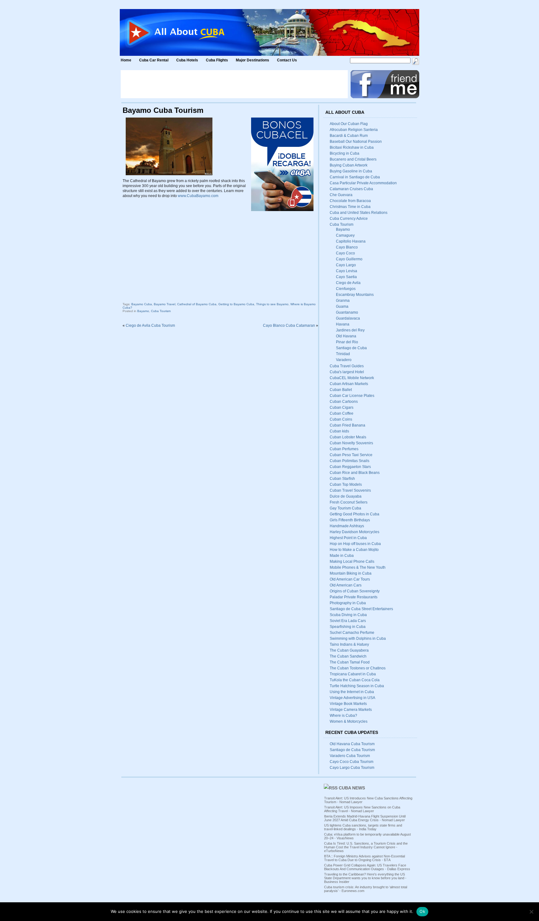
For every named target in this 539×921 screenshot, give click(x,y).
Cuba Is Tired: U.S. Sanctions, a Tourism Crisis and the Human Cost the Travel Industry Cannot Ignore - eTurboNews (366, 847)
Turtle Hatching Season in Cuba (357, 686)
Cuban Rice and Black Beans (355, 472)
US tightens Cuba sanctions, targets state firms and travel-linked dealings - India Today (363, 827)
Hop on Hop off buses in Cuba (355, 544)
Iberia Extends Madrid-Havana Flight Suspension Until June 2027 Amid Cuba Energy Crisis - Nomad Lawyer (364, 818)
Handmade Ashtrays (347, 526)
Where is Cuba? (343, 715)
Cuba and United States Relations (358, 212)
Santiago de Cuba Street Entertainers (361, 609)
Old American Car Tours (350, 579)
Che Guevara (341, 195)
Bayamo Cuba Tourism (163, 110)
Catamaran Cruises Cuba (351, 189)
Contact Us (287, 60)
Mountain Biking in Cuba (350, 573)
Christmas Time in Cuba (350, 207)
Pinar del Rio (347, 342)
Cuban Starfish (342, 478)
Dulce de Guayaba (346, 496)
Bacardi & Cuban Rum (349, 135)
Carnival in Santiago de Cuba (355, 177)
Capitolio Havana (351, 241)
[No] (531, 912)
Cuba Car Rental (153, 60)
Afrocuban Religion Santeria (354, 130)
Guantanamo (347, 312)
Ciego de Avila (348, 283)
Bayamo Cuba (141, 304)
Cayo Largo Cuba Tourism (352, 767)
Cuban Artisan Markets (349, 384)
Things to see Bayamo (272, 304)
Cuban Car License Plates (352, 395)
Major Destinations (252, 60)
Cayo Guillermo (349, 259)
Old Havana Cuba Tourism (352, 744)
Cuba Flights (217, 60)
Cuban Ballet (341, 390)
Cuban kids (339, 431)
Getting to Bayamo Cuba (236, 304)
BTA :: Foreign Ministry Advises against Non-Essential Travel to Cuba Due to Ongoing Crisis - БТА (364, 858)
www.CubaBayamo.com (198, 196)
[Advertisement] (234, 84)
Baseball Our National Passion (356, 141)
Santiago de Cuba (351, 348)
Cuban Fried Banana (347, 425)
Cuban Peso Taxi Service (351, 455)
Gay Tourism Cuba (345, 508)
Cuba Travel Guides (347, 366)
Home (126, 60)
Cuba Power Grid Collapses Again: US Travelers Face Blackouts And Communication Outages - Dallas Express (367, 867)
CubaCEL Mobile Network (352, 378)
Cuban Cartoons (344, 401)
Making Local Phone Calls (352, 561)
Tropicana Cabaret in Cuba (353, 674)
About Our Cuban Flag (349, 124)
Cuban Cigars (341, 407)
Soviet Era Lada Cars (348, 621)
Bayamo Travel (164, 304)
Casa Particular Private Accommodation (363, 183)
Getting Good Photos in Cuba (354, 514)
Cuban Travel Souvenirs (350, 490)
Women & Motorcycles (348, 721)
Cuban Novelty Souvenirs (351, 443)
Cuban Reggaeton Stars (350, 467)
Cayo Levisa (346, 271)
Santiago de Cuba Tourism (352, 750)
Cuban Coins (341, 419)
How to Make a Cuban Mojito (354, 549)
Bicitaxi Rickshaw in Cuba (352, 147)
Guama (342, 306)
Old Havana (346, 336)
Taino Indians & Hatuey (349, 644)
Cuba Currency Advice (349, 218)
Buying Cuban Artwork (348, 165)
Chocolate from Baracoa (350, 201)
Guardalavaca (348, 318)
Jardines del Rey (350, 330)
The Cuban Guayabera (349, 650)
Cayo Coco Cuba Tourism (351, 761)
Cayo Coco (345, 253)
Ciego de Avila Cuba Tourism (150, 325)
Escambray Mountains (355, 294)
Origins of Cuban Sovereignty (355, 591)
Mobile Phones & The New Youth (358, 567)
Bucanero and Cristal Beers (353, 159)
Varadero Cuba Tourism (350, 756)
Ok (422, 911)
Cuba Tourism (161, 311)
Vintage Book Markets (348, 704)
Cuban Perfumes (344, 449)
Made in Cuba (342, 555)
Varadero (344, 360)
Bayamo (143, 311)
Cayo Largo (346, 265)
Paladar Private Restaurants (353, 597)
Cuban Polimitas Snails (349, 461)
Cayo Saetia (346, 277)
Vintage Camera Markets (351, 709)
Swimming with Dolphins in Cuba (358, 638)
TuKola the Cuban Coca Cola (355, 680)
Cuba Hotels (187, 60)
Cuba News (352, 787)
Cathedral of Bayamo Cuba (196, 304)
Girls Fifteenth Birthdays (350, 520)
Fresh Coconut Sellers (348, 502)
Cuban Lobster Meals (348, 437)
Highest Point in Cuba (348, 538)
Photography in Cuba (348, 603)
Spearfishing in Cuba (348, 626)
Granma (343, 300)
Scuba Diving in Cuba (348, 615)
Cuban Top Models (346, 484)
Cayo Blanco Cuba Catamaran (289, 325)
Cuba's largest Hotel (347, 372)
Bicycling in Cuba (344, 153)
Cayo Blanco (347, 247)
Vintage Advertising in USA (352, 698)
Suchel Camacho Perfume (352, 632)
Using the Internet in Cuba (352, 692)
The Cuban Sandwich (348, 656)
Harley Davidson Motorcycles (354, 532)
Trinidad (343, 354)
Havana (342, 324)
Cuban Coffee (341, 413)
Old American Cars (346, 585)
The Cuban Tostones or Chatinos (358, 668)
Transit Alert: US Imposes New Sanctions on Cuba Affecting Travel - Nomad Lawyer (362, 809)
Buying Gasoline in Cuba (351, 171)
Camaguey (345, 235)
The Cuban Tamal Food (350, 662)
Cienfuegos (346, 289)
